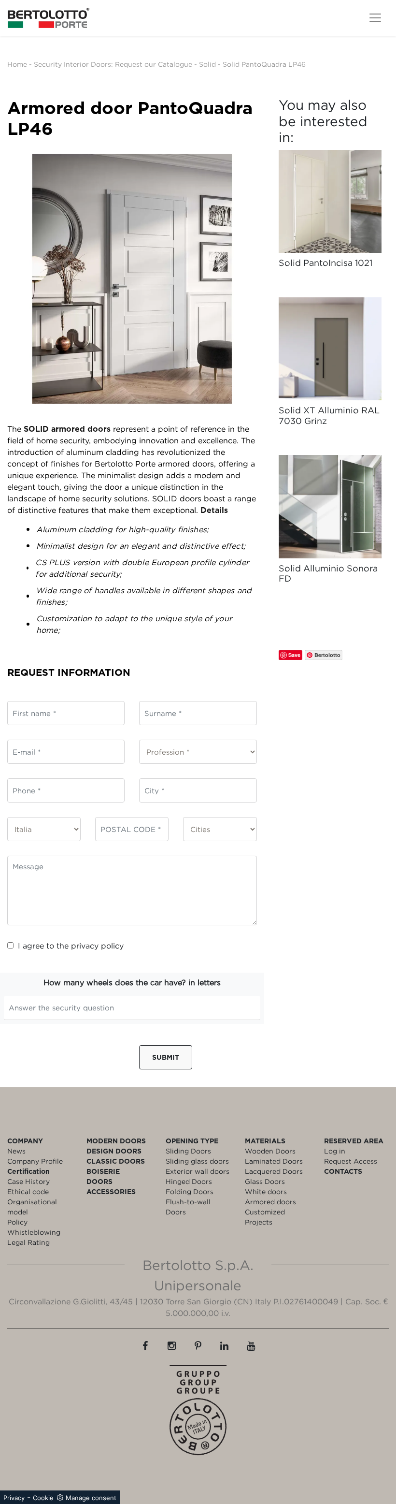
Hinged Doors (189, 1181)
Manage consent (91, 1498)
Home (17, 64)
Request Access (350, 1161)
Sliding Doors (188, 1150)
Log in (334, 1150)
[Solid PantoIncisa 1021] (330, 201)
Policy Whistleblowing (33, 1227)
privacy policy (97, 945)
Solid (207, 64)
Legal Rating (28, 1242)
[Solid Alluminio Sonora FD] (330, 506)
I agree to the (71, 945)
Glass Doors (265, 1181)
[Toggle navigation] (375, 18)
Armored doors (270, 1201)
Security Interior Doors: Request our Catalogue (113, 64)
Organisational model (32, 1206)
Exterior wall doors (197, 1171)
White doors (266, 1191)
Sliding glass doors (197, 1161)
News (16, 1150)
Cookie (43, 1498)
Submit (165, 1057)
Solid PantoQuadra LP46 (264, 64)
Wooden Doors (270, 1150)
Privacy (14, 1498)
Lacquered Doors (274, 1171)
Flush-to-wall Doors (188, 1206)
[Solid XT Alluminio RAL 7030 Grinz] (330, 348)
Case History (28, 1181)
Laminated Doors (274, 1161)
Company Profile (35, 1161)
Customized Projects (265, 1217)
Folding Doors (189, 1191)
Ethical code (28, 1191)
